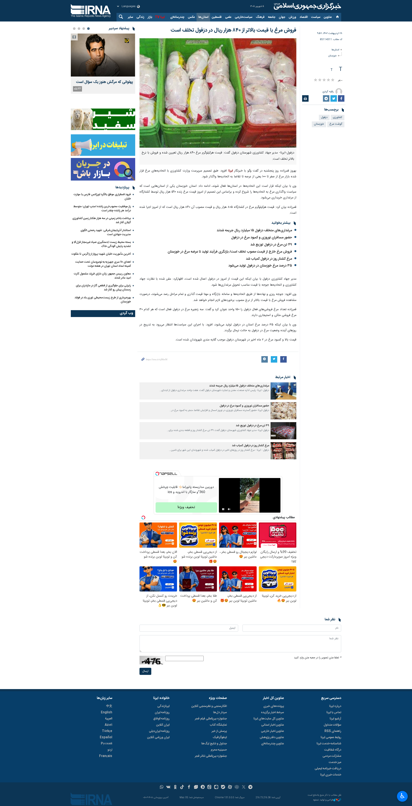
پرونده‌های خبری (273, 706)
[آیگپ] (216, 787)
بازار (150, 17)
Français (105, 756)
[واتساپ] (162, 787)
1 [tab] (88, 28)
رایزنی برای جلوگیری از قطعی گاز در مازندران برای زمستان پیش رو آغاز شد (103, 287)
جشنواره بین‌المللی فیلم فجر (211, 718)
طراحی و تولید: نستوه (323, 800)
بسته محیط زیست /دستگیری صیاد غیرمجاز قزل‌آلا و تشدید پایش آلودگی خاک (101, 244)
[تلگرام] (250, 787)
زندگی (140, 17)
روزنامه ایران (162, 712)
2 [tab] (83, 28)
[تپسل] (157, 474)
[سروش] (203, 787)
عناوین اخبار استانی (272, 725)
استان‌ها (203, 17)
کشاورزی (337, 117)
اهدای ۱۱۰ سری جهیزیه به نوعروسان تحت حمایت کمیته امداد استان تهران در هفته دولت (103, 264)
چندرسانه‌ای (177, 17)
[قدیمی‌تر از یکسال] (283, 391)
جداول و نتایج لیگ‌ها (214, 743)
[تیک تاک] (182, 787)
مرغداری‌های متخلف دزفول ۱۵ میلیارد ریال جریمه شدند (254, 230)
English (106, 712)
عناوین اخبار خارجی (272, 731)
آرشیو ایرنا (335, 718)
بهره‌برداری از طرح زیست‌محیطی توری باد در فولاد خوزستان (103, 299)
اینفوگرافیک (220, 737)
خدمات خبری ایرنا (330, 774)
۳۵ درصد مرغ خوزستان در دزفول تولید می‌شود (260, 266)
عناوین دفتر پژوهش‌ (272, 737)
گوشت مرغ (335, 124)
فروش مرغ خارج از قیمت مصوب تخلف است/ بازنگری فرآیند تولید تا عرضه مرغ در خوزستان (230, 252)
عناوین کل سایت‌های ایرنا (268, 718)
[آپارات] (230, 787)
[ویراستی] (196, 787)
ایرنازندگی (163, 706)
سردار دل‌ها (220, 712)
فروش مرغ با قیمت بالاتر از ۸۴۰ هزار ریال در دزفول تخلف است (233, 30)
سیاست (315, 17)
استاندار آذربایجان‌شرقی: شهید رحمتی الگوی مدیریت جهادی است (105, 232)
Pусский (106, 743)
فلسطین (217, 17)
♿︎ (402, 796)
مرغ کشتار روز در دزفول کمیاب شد (269, 259)
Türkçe (107, 731)
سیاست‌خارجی (243, 17)
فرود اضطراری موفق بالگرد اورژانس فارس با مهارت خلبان (102, 196)
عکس (191, 17)
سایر (130, 17)
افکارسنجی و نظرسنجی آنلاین (209, 706)
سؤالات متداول (332, 725)
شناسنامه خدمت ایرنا (329, 743)
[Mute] (229, 509)
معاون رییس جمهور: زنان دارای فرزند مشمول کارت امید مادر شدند (102, 275)
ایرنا (307, 6)
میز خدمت (335, 762)
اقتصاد (304, 17)
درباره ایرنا (335, 706)
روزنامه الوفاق (161, 718)
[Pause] (223, 509)
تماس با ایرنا (333, 712)
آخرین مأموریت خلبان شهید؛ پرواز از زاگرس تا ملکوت (101, 254)
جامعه (271, 17)
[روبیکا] (237, 787)
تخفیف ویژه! (186, 507)
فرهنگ (260, 17)
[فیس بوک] (189, 787)
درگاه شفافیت (332, 749)
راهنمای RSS (332, 731)
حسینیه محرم (219, 749)
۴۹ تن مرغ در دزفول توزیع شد (271, 245)
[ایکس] (244, 787)
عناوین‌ (328, 17)
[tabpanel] (103, 64)
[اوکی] (175, 787)
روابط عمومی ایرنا (331, 737)
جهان (282, 17)
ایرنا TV (160, 17)
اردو (110, 749)
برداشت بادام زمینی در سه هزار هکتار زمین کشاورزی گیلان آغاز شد (101, 220)
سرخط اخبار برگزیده (272, 712)
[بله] (223, 787)
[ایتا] (209, 787)
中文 (109, 706)
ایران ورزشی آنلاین (158, 737)
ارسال (145, 671)
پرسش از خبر (219, 731)
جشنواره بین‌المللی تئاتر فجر (211, 756)
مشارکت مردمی (332, 756)
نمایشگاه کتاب (218, 725)
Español (106, 737)
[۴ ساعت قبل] (103, 55)
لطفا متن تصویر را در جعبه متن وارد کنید (317, 658)
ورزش (292, 17)
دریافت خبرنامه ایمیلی (328, 768)
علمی (228, 17)
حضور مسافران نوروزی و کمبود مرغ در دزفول (261, 238)
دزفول (324, 117)
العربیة (108, 718)
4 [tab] (74, 28)
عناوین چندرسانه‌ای (272, 743)
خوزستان (332, 56)
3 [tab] (79, 28)
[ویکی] (168, 787)
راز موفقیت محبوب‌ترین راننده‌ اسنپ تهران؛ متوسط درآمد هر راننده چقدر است (102, 208)
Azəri (108, 725)
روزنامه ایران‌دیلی (159, 731)
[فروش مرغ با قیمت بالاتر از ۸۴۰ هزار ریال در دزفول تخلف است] (217, 93)
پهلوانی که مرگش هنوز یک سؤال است (104, 82)
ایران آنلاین (163, 725)
